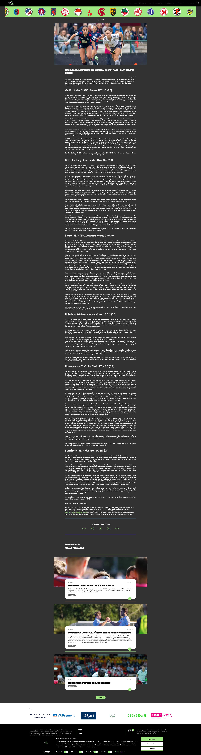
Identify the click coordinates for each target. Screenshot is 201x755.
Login (80, 733)
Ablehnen (152, 748)
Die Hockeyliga (169, 3)
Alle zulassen (152, 739)
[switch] (81, 752)
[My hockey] (197, 3)
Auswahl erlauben (152, 744)
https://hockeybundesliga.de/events (76, 512)
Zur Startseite (101, 697)
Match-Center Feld (140, 3)
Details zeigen (119, 752)
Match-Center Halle (155, 3)
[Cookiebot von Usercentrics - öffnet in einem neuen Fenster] (46, 752)
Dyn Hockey (180, 3)
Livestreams (190, 3)
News (129, 3)
